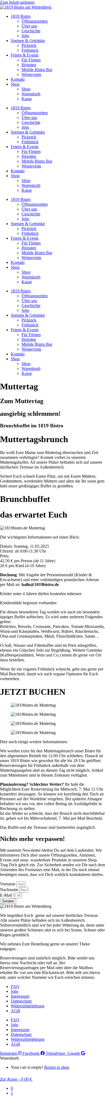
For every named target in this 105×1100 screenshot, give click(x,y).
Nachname (9, 889)
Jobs (25, 35)
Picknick (29, 45)
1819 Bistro (21, 16)
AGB (15, 1010)
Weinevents (31, 74)
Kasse (27, 98)
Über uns (29, 26)
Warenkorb (31, 94)
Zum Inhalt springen (17, 2)
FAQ (15, 986)
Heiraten (29, 64)
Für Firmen (31, 60)
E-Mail (6, 895)
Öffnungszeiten (35, 21)
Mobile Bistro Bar (37, 69)
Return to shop (56, 1067)
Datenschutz (21, 1001)
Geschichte (31, 31)
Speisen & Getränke (28, 40)
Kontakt (17, 79)
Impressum (20, 996)
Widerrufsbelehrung (27, 1006)
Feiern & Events (24, 55)
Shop (15, 84)
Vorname (8, 884)
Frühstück (30, 50)
